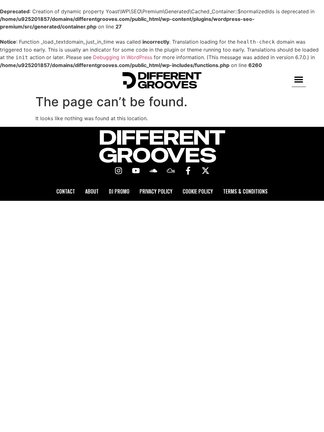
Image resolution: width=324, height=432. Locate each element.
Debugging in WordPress (122, 57)
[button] (299, 79)
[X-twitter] (206, 171)
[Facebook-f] (188, 171)
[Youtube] (136, 171)
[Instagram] (119, 171)
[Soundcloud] (153, 171)
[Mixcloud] (171, 171)
